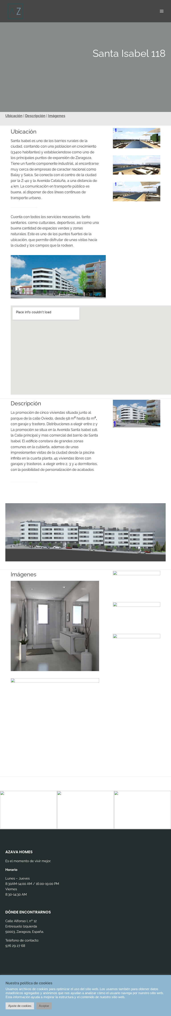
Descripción (35, 116)
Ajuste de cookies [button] (19, 1006)
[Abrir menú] (161, 11)
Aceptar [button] (44, 1006)
